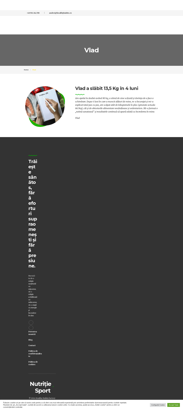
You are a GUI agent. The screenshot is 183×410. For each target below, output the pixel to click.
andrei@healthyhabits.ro (60, 13)
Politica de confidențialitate (35, 353)
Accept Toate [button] (173, 405)
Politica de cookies (33, 363)
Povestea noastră (32, 333)
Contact (32, 345)
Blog (30, 340)
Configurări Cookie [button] (158, 405)
